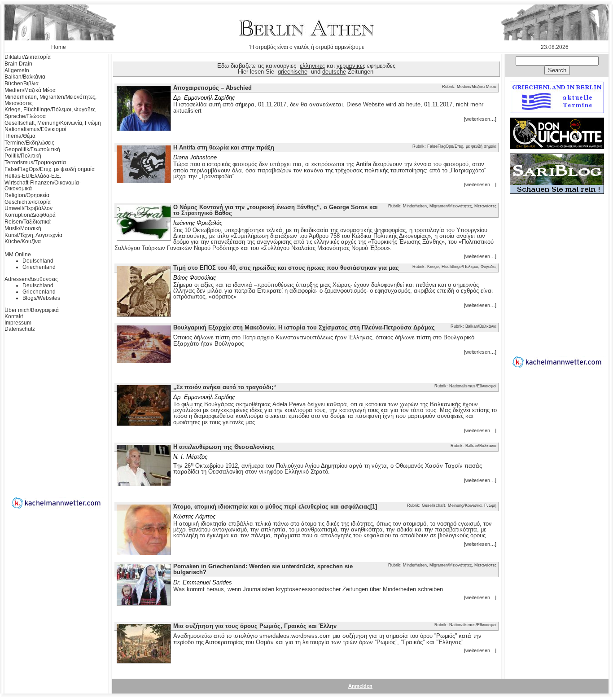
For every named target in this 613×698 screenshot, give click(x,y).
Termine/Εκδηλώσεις (29, 143)
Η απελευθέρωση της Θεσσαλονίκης (224, 446)
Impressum (17, 323)
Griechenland (39, 267)
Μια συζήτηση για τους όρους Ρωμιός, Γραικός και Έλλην (255, 626)
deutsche (334, 71)
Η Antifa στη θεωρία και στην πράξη (223, 147)
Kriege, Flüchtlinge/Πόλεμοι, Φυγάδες (50, 109)
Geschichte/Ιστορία (27, 202)
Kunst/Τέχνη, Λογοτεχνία (33, 235)
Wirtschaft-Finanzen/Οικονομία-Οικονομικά (42, 186)
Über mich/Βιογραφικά (31, 310)
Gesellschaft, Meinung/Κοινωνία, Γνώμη (52, 123)
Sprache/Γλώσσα (25, 116)
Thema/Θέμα (19, 136)
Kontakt (13, 316)
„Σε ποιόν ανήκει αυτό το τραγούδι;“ (224, 387)
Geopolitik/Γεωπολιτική (32, 149)
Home (58, 47)
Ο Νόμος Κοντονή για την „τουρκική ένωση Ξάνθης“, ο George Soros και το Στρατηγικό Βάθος (275, 210)
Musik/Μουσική (22, 228)
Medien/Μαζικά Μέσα (30, 90)
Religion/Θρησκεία (26, 195)
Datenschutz (19, 329)
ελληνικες (312, 65)
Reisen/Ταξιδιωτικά (27, 222)
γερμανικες (351, 65)
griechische (292, 71)
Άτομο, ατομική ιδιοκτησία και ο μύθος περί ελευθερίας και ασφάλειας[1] (275, 506)
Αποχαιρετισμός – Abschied (212, 87)
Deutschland (37, 261)
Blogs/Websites (41, 298)
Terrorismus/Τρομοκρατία (35, 162)
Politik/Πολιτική (22, 156)
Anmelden (360, 686)
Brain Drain (18, 64)
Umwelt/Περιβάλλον (28, 208)
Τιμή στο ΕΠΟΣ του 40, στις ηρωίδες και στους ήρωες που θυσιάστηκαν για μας (286, 267)
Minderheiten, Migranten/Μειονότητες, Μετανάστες (50, 100)
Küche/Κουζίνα (22, 241)
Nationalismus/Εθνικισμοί (35, 129)
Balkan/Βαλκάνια (24, 77)
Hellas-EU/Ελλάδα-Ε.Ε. (32, 176)
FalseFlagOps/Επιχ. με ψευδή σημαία (49, 169)
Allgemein (16, 70)
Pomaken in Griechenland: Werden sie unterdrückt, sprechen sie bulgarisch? (263, 569)
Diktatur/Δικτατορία (27, 57)
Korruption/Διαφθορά (30, 215)
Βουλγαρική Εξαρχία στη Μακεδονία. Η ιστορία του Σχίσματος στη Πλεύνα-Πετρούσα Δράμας (304, 327)
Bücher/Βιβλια (21, 83)
